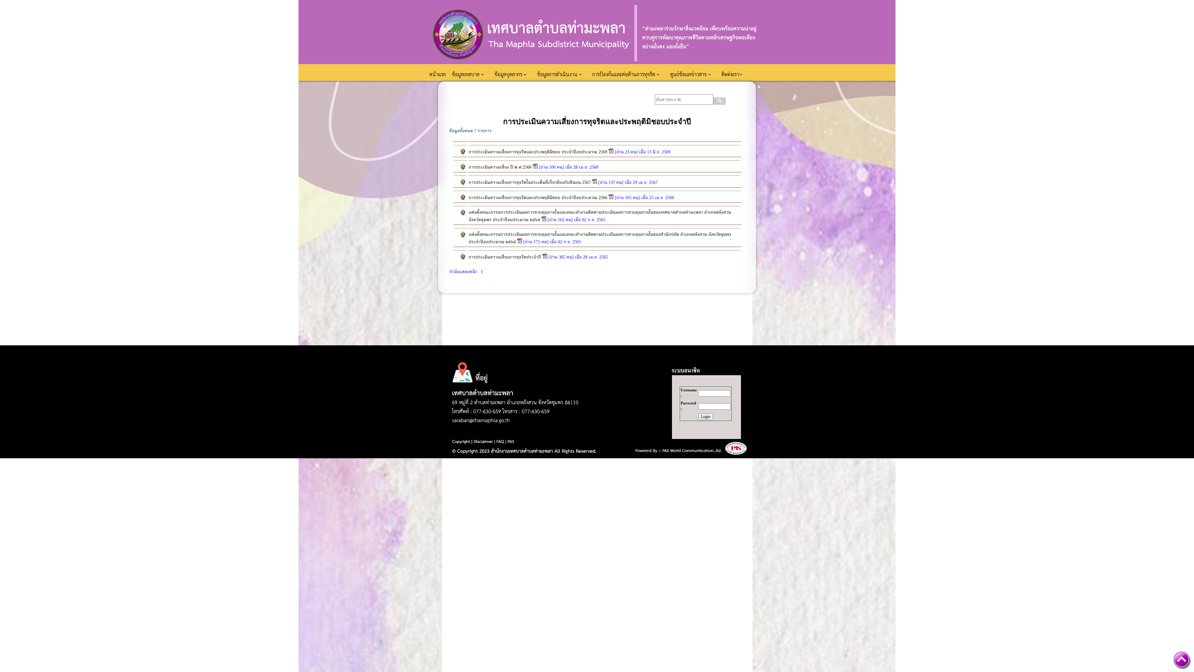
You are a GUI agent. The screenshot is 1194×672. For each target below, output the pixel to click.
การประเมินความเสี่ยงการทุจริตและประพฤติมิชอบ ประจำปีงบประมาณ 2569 (538, 152)
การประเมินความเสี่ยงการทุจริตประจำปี (505, 257)
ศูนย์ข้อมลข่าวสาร (689, 74)
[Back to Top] (1181, 659)
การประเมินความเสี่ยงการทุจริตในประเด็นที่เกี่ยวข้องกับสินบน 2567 (530, 182)
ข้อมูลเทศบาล (466, 74)
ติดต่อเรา (730, 74)
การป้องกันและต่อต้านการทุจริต (624, 74)
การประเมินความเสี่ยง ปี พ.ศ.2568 (500, 167)
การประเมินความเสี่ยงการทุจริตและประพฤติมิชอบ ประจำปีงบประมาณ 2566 (538, 197)
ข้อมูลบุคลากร (508, 74)
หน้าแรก (438, 74)
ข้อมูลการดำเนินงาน (558, 74)
